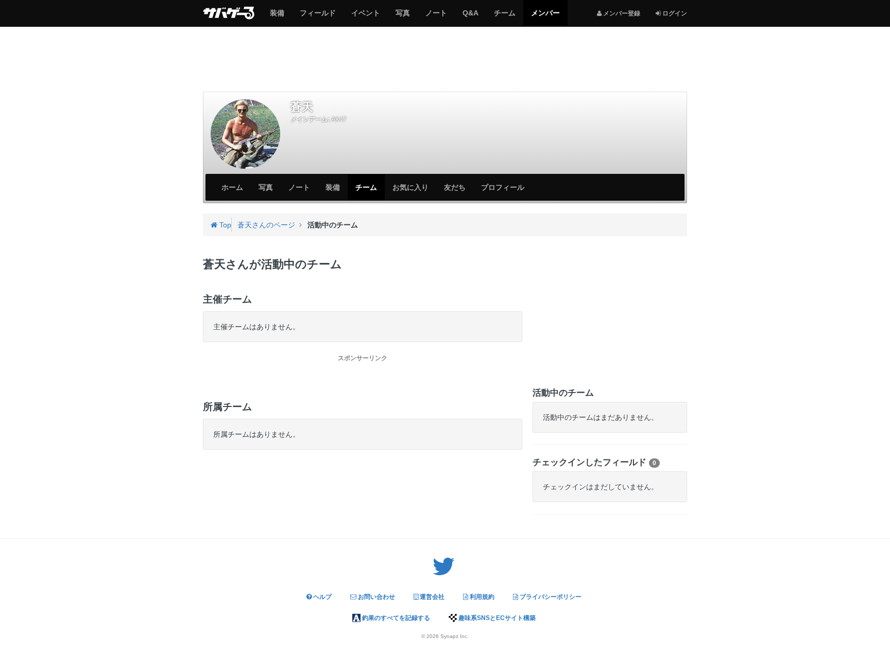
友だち (455, 187)
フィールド (317, 17)
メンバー (545, 17)
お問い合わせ (375, 596)
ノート (436, 17)
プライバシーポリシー (549, 596)
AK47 (339, 119)
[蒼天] (245, 134)
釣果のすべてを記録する (395, 618)
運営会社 (431, 596)
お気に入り (410, 187)
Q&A (470, 17)
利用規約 (481, 596)
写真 (402, 17)
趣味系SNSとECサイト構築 (496, 618)
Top (224, 225)
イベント (365, 17)
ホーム (232, 187)
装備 (276, 17)
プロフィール (502, 187)
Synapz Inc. (454, 636)
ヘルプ (322, 596)
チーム (504, 17)
